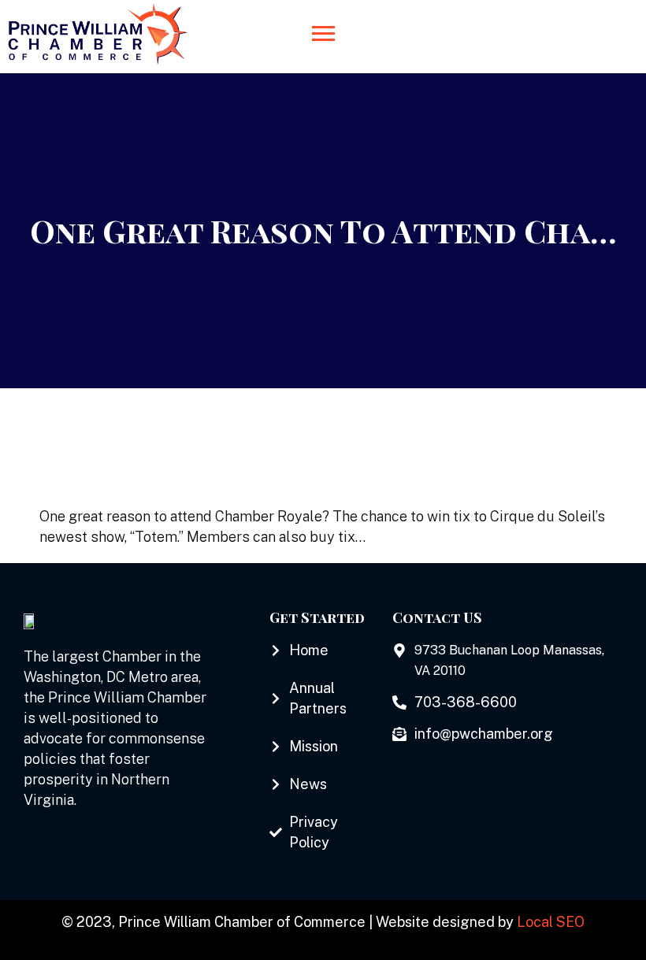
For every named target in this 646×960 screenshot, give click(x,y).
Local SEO (551, 922)
